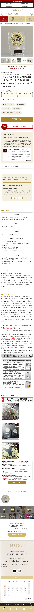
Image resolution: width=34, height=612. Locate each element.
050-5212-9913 (18, 554)
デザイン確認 (9, 6)
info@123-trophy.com (17, 561)
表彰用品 (28, 23)
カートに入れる (17, 119)
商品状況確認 (25, 6)
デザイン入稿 (9, 3)
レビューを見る (11, 99)
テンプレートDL (25, 3)
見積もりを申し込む (17, 535)
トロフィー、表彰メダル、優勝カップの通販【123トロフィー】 (12, 23)
